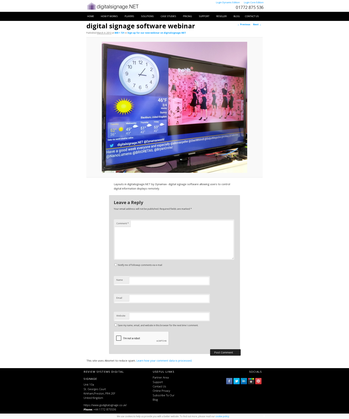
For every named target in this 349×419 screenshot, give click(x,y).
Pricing (187, 16)
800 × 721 (120, 32)
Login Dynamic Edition (228, 2)
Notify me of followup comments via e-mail (140, 265)
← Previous (243, 24)
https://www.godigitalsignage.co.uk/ (105, 405)
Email (119, 297)
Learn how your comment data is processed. (164, 360)
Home (90, 16)
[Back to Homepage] (112, 9)
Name (119, 279)
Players (129, 16)
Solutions (147, 16)
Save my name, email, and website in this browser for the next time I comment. (158, 325)
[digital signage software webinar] (174, 107)
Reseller (221, 16)
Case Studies (168, 16)
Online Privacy (161, 390)
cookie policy (222, 416)
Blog (237, 16)
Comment (122, 223)
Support (204, 16)
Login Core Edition (254, 2)
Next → (257, 24)
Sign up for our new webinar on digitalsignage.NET (156, 32)
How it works (109, 16)
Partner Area (161, 377)
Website (120, 315)
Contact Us (252, 16)
